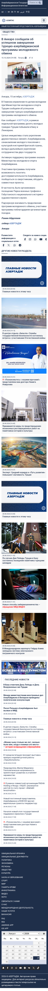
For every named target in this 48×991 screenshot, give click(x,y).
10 (7, 950)
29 (38, 958)
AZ (2, 12)
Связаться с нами (10, 901)
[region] (25, 764)
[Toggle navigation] (43, 20)
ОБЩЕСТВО (9, 32)
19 (19, 954)
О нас (4, 904)
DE (12, 12)
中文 (28, 12)
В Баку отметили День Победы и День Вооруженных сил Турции (21, 686)
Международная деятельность (17, 908)
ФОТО (4, 897)
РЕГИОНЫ (5, 866)
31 (7, 962)
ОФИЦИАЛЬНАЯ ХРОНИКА (13, 853)
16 (45, 950)
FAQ (3, 918)
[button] (24, 72)
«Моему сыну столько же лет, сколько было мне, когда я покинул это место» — (21, 744)
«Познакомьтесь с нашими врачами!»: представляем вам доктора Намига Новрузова (21, 382)
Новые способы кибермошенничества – (21, 605)
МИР (3, 884)
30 (45, 958)
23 (45, 954)
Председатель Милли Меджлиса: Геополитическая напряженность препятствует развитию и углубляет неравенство (20, 771)
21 (31, 954)
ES (18, 12)
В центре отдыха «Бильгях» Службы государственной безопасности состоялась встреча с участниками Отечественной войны (23, 335)
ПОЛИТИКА (6, 860)
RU (6, 12)
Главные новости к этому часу (16, 291)
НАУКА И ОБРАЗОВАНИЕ (12, 877)
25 (13, 958)
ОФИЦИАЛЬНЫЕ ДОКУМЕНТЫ (14, 857)
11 (13, 950)
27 (25, 958)
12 (19, 950)
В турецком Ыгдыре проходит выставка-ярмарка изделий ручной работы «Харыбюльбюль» (22, 757)
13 (25, 950)
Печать (21, 58)
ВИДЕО (4, 894)
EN (9, 12)
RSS (3, 922)
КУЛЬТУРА (5, 873)
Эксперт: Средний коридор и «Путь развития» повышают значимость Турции (23, 473)
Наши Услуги (8, 911)
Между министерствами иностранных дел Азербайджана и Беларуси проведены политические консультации (23, 697)
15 (38, 950)
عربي (22, 12)
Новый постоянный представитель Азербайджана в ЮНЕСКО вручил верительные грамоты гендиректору (20, 800)
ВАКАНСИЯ (6, 914)
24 (7, 958)
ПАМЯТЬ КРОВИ (8, 887)
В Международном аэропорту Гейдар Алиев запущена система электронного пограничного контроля (23, 650)
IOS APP (4, 928)
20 (25, 954)
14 (31, 950)
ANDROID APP (7, 925)
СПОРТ (4, 881)
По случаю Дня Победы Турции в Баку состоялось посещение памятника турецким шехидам (23, 560)
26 (19, 958)
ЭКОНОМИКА (7, 863)
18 (13, 954)
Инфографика (8, 890)
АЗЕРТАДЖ (28, 96)
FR (15, 12)
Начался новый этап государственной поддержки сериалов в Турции (21, 812)
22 (38, 954)
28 (31, 958)
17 (7, 954)
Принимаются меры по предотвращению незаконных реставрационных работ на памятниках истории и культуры (21, 428)
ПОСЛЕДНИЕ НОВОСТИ (17, 679)
